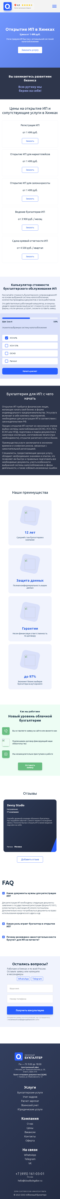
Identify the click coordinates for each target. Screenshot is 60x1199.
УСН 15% (14, 345)
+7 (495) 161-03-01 (30, 1174)
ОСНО (13, 353)
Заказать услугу (30, 50)
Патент (13, 361)
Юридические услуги (30, 1109)
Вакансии (30, 1132)
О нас (30, 1123)
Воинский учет (30, 1105)
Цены (30, 1128)
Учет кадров (30, 1096)
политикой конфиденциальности (21, 1019)
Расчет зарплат (30, 1101)
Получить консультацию (30, 1010)
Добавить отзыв (30, 859)
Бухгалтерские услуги (30, 1092)
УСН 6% (13, 338)
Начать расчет (30, 371)
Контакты (30, 1136)
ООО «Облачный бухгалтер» (33, 1195)
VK (30, 1163)
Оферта (30, 1140)
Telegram (37, 979)
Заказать (30, 141)
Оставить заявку (30, 766)
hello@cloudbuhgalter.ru (30, 1180)
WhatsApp (23, 979)
